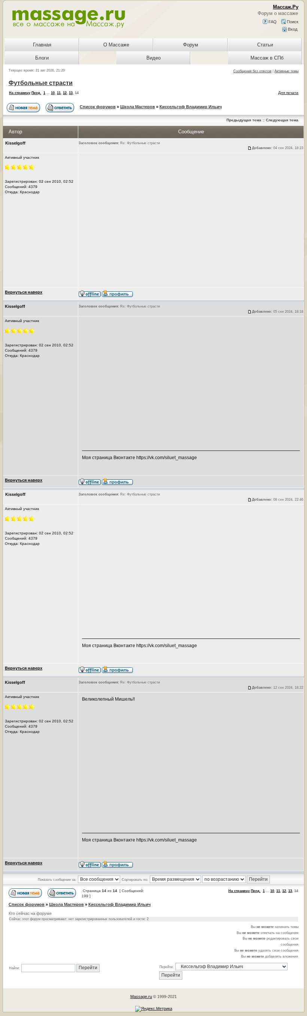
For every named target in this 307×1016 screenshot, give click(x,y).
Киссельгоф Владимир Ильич (190, 106)
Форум (190, 45)
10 (53, 93)
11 (59, 93)
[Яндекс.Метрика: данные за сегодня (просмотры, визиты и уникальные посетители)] (153, 1009)
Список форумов (98, 106)
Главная (42, 45)
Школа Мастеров (137, 106)
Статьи (265, 45)
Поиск (292, 21)
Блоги (42, 58)
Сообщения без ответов (252, 71)
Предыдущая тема (244, 120)
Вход (292, 29)
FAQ (272, 21)
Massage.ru (141, 996)
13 (71, 93)
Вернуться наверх (23, 292)
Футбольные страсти (41, 83)
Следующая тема (282, 120)
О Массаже (116, 45)
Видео (153, 58)
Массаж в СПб (266, 58)
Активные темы (286, 71)
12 (65, 93)
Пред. (36, 93)
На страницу (19, 93)
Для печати (288, 93)
